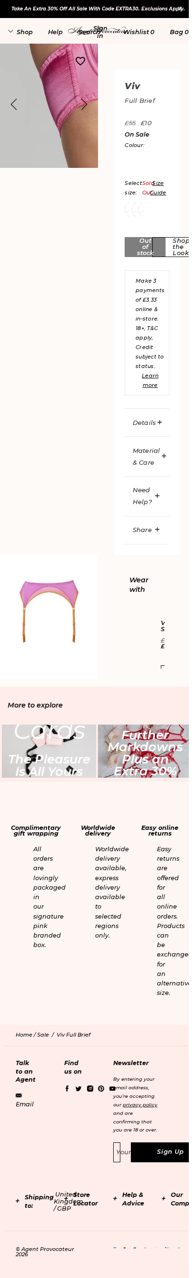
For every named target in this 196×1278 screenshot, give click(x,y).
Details (145, 422)
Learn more (150, 380)
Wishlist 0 (138, 32)
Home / (26, 1034)
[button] (100, 32)
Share (142, 529)
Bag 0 (179, 32)
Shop (25, 32)
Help (55, 32)
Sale (43, 1034)
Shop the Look (181, 246)
